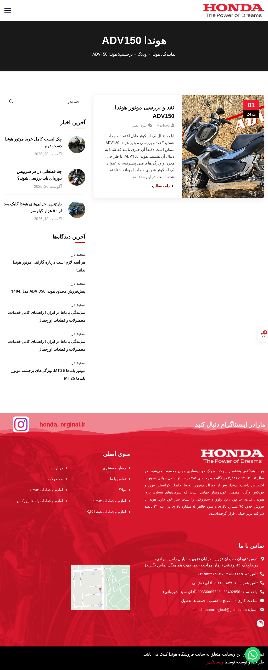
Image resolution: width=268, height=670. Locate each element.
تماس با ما (118, 479)
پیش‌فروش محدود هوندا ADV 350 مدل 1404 (48, 291)
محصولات (55, 479)
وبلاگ (142, 54)
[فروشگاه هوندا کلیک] (233, 10)
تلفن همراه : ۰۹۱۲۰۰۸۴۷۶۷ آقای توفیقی (225, 583)
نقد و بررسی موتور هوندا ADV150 (144, 111)
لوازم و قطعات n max (109, 501)
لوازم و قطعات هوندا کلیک (106, 512)
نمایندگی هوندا (164, 54)
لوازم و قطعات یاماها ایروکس (40, 501)
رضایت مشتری (114, 468)
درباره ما (56, 468)
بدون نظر (139, 125)
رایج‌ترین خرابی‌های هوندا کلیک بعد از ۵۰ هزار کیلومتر (33, 207)
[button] (253, 655)
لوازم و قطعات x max (46, 490)
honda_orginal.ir (63, 424)
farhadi (163, 125)
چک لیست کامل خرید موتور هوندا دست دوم (33, 142)
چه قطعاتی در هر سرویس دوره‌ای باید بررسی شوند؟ (39, 174)
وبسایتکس (214, 662)
